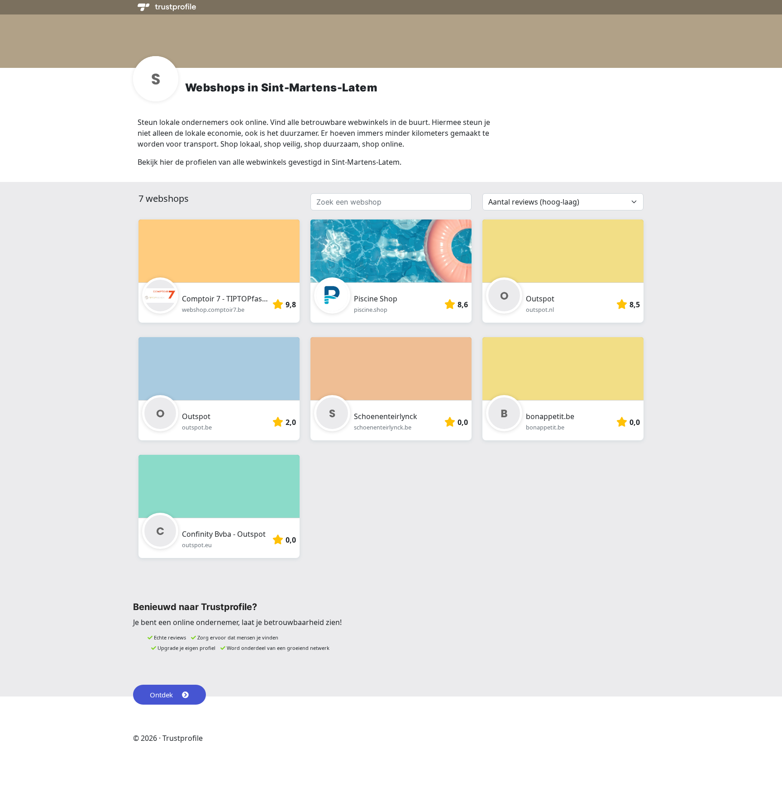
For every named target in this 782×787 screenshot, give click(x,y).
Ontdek (161, 694)
